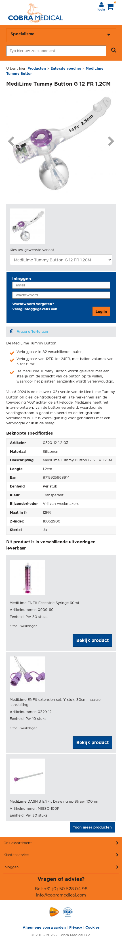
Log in (101, 311)
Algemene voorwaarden (44, 927)
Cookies (92, 927)
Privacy (75, 927)
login (101, 10)
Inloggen (11, 867)
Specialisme (22, 34)
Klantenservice (16, 855)
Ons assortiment (17, 843)
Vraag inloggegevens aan (34, 309)
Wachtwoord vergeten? (33, 304)
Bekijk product (92, 640)
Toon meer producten (92, 827)
